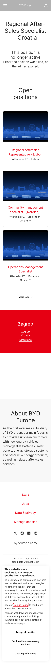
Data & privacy (25, 512)
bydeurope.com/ (25, 543)
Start (25, 494)
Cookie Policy (20, 605)
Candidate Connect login (25, 561)
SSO (35, 558)
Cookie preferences (25, 653)
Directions (25, 339)
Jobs (25, 504)
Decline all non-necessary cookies (25, 643)
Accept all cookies (25, 632)
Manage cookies (25, 522)
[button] (46, 6)
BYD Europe (25, 5)
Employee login (22, 558)
